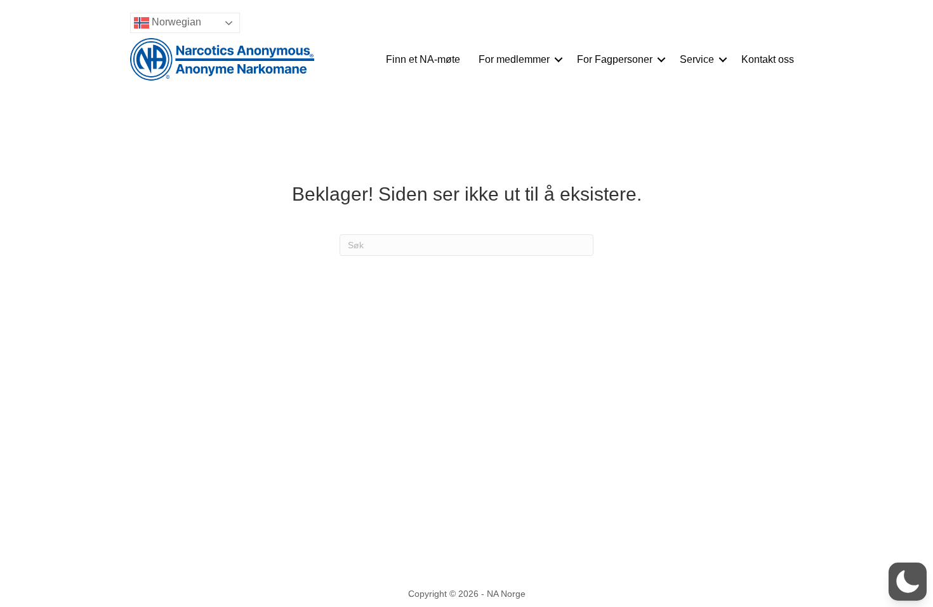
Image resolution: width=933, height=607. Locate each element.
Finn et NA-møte (423, 59)
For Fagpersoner (614, 59)
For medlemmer (514, 59)
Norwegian (175, 22)
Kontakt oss (767, 59)
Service (697, 59)
